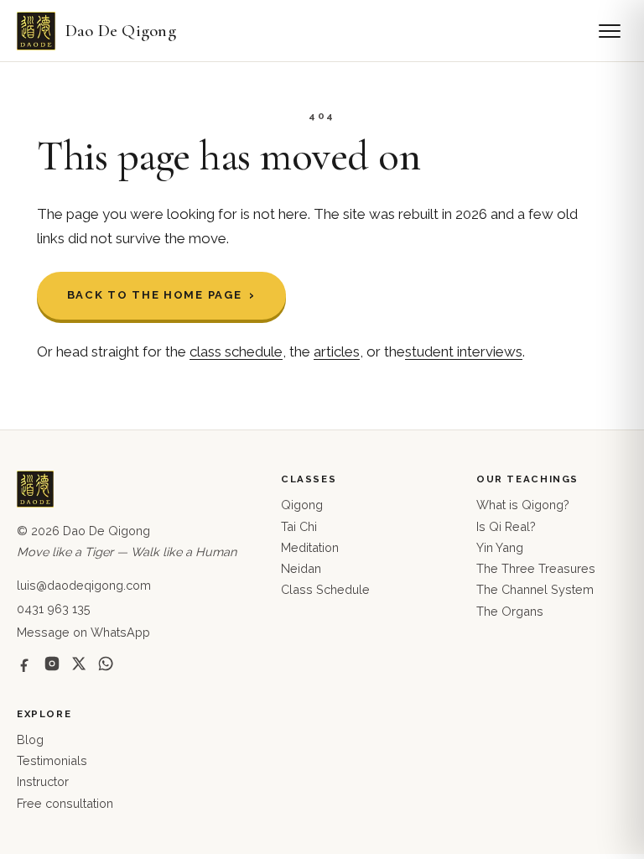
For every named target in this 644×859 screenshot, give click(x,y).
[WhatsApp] (105, 663)
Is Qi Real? (506, 526)
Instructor (43, 781)
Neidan (301, 568)
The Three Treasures (535, 568)
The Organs (509, 611)
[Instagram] (52, 663)
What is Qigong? (522, 504)
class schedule (236, 351)
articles (337, 351)
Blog (30, 739)
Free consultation (65, 803)
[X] (78, 663)
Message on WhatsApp (83, 632)
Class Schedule (325, 589)
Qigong (302, 504)
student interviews (463, 351)
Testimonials (52, 760)
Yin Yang (499, 547)
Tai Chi (299, 526)
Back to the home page (154, 295)
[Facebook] (25, 663)
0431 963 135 (54, 608)
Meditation (310, 547)
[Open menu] (609, 31)
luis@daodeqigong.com (84, 585)
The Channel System (535, 589)
